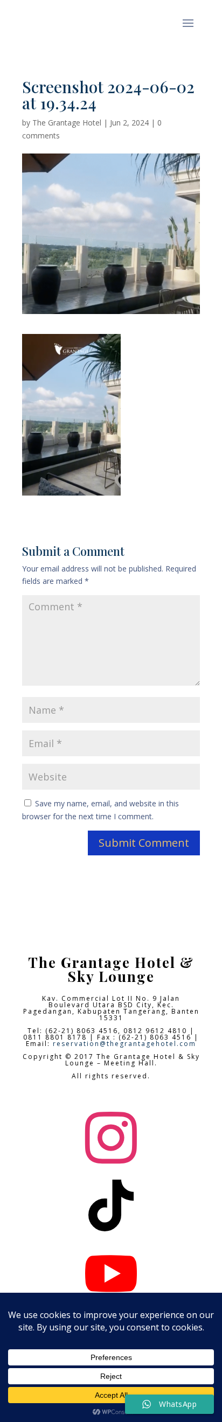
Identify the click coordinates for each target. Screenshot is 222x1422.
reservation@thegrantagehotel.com (124, 1043)
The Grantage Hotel (66, 122)
